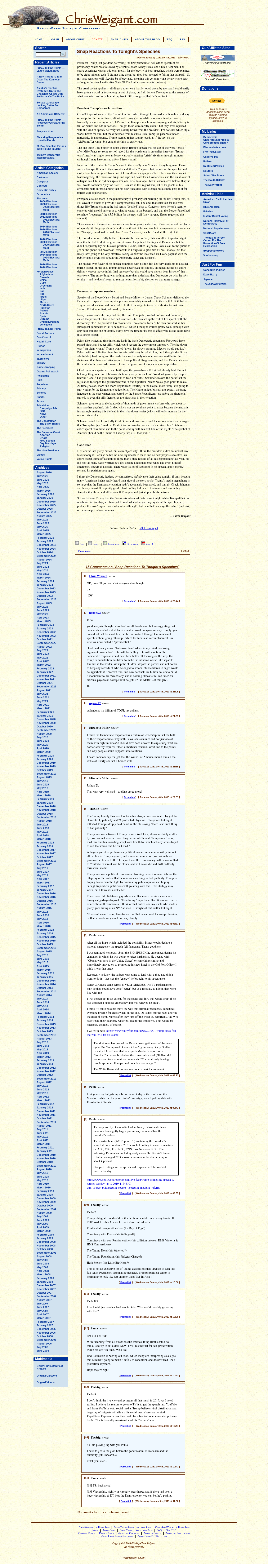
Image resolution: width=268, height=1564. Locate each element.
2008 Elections (48, 204)
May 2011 (42, 1136)
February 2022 (45, 668)
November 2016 (46, 897)
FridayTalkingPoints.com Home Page (132, 1527)
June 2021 (43, 697)
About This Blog (147, 39)
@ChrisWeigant (148, 528)
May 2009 (42, 1223)
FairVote (208, 211)
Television (43, 405)
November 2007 (46, 1289)
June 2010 (43, 1176)
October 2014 (45, 988)
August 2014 (44, 995)
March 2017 (44, 882)
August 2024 (44, 559)
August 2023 (44, 603)
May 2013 (42, 1049)
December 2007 (46, 1285)
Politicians (43, 375)
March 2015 (44, 969)
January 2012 (45, 1107)
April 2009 (43, 1227)
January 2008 (45, 1281)
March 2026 (44, 490)
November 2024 (46, 548)
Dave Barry (210, 274)
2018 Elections (48, 239)
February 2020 (45, 755)
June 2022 (43, 653)
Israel (43, 296)
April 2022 (43, 661)
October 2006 (45, 1336)
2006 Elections (48, 201)
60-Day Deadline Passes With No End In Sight (51, 147)
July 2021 (42, 693)
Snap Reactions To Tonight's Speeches (118, 51)
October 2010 (45, 1162)
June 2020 (43, 741)
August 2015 (44, 951)
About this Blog (144, 1530)
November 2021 (46, 679)
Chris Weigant (98, 576)
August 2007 (44, 1300)
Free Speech (47, 440)
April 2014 (43, 1009)
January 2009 (45, 1238)
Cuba (43, 282)
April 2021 (43, 704)
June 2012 (43, 1089)
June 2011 (43, 1133)
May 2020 (42, 744)
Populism (42, 384)
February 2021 (45, 712)
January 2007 (45, 1325)
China (43, 280)
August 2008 (44, 1256)
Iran (42, 291)
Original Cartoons (47, 1375)
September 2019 (46, 773)
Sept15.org (209, 233)
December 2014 (46, 980)
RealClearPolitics (213, 166)
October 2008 (45, 1249)
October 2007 (45, 1292)
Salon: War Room (213, 175)
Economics (43, 194)
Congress (42, 181)
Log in (54, 39)
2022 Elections (48, 252)
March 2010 (44, 1187)
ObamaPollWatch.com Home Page (172, 1527)
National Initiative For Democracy (215, 222)
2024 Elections (48, 254)
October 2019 (45, 770)
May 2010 (42, 1180)
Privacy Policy (106, 1533)
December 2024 (46, 545)
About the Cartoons (128, 1533)
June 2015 (43, 958)
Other (43, 416)
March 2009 (44, 1231)
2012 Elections (48, 216)
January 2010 (45, 1194)
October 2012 (45, 1074)
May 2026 (42, 483)
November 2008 (46, 1245)
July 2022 (42, 650)
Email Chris (119, 39)
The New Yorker (212, 184)
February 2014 (45, 1016)
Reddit (96, 544)
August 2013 (44, 1038)
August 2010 (44, 1169)
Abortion (45, 435)
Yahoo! (149, 544)
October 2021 (45, 683)
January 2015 (45, 977)
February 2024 (45, 581)
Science (41, 392)
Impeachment (45, 354)
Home (39, 39)
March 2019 (44, 795)
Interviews (43, 358)
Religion (44, 446)
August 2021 (44, 690)
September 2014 (46, 991)
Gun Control (44, 337)
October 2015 (45, 944)
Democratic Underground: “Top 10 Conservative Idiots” (216, 140)
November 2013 (46, 1027)
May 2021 (42, 701)
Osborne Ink (210, 156)
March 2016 (44, 926)
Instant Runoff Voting (215, 216)
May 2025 (42, 527)
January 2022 (45, 672)
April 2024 (43, 574)
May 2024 (42, 570)
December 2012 (46, 1067)
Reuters (208, 170)
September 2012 (46, 1078)
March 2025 (44, 534)
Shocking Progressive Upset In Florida (50, 139)
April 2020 (43, 748)
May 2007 (42, 1311)
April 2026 (43, 487)
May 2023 (42, 614)
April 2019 (43, 791)
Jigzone (208, 279)
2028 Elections (48, 267)
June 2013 (43, 1046)
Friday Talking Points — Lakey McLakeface (50, 69)
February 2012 (45, 1104)
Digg (82, 544)
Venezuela (46, 324)
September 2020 (46, 730)
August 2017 (44, 864)
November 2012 (46, 1071)
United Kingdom (49, 321)
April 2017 (43, 879)
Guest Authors (45, 333)
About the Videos (152, 1533)
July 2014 (42, 998)
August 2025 (44, 516)
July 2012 (42, 1085)
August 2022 (44, 646)
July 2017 (42, 868)
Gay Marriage (48, 443)
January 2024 (45, 585)
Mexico (44, 302)
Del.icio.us (132, 544)
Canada (44, 277)
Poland (44, 310)
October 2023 (45, 595)
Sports (41, 397)
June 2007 (43, 1307)
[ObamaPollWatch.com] (218, 77)
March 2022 (44, 664)
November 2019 (46, 766)
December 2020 (46, 719)
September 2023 (46, 599)
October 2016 (45, 900)
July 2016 (42, 911)
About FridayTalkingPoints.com (117, 1536)
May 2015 (42, 962)
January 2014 (45, 1020)
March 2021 (44, 708)
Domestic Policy (46, 190)
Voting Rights (44, 459)
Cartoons (42, 177)
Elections (42, 198)
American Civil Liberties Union (217, 201)
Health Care (44, 341)
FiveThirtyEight (212, 152)
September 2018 (46, 817)
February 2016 (45, 929)
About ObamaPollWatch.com (152, 1536)
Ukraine (44, 319)
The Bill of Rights (50, 423)
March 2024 (44, 577)
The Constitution (46, 421)
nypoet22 (95, 612)
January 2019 (45, 802)
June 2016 (43, 915)
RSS (182, 39)
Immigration (44, 350)
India (42, 288)
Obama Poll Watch (47, 371)
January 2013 (45, 1064)
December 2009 (46, 1198)
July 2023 (42, 606)
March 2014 (44, 1013)
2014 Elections (48, 226)
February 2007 (45, 1321)
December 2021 (46, 675)
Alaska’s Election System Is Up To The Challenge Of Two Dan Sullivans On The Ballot (50, 92)
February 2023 (45, 625)
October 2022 (45, 639)
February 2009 (45, 1234)
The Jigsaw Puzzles (215, 284)
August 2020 (44, 733)
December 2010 (46, 1154)
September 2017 (46, 860)
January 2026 (45, 497)
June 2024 (43, 566)
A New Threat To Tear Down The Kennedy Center (49, 79)
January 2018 (45, 846)
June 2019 (43, 784)
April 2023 (43, 617)
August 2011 (44, 1125)
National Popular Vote (216, 228)
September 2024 (46, 555)
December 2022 (46, 632)
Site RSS (171, 1530)
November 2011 (46, 1114)
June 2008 (43, 1263)
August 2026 (44, 472)
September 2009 (46, 1209)
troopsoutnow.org (213, 250)
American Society (47, 173)
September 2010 (46, 1165)
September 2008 (46, 1252)
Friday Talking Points (49, 328)
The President (45, 428)
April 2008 (43, 1271)
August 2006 (44, 1343)
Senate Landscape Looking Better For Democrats (48, 105)
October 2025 (45, 508)
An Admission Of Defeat (51, 114)
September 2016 (46, 904)
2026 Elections (48, 264)
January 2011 (45, 1151)
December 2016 (46, 893)
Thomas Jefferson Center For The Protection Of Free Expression (214, 242)
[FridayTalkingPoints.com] (218, 60)
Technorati (113, 544)
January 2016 (45, 933)
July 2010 (42, 1172)
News (43, 413)
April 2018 (43, 835)
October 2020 (45, 726)
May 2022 (42, 657)
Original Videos (46, 1382)
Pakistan (45, 307)
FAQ (170, 39)
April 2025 (43, 530)
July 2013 (42, 1042)
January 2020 (45, 759)
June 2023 (43, 610)
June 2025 (43, 523)
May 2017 (42, 875)
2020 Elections (48, 242)
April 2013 (43, 1053)
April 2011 (43, 1140)
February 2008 (45, 1278)
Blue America (211, 206)
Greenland (46, 285)
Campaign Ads (48, 408)
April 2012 (43, 1096)
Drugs (43, 438)
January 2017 (45, 890)
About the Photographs (178, 1533)
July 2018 (42, 824)
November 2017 (46, 853)
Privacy (41, 388)
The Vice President (48, 450)
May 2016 (42, 918)
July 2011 (42, 1129)
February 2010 (45, 1191)
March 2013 (44, 1056)
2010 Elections (48, 214)
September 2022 (46, 643)
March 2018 (44, 839)
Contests (42, 185)
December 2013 (46, 1024)
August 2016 (44, 908)
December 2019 (46, 762)
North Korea (47, 305)
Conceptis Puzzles (214, 270)
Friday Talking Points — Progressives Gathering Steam (51, 123)
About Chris (75, 39)
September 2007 (46, 1296)
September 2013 (46, 1035)
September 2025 (46, 512)
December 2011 (46, 1111)
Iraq (42, 293)
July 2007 (42, 1303)
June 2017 (43, 871)
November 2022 (46, 635)
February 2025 (45, 537)
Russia (44, 313)
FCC (42, 411)
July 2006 (42, 1347)
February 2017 (45, 886)
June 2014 (43, 1002)
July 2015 (42, 955)
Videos (41, 454)
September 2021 (46, 686)
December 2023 (46, 588)
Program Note (45, 131)
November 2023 (46, 592)
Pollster (208, 161)
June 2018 (43, 828)
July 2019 (42, 781)
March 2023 (44, 621)
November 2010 (46, 1158)
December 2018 (46, 806)
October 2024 (45, 552)
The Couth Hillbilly (214, 180)
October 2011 (45, 1118)
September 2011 (46, 1122)
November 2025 (46, 505)
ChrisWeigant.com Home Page (94, 1527)
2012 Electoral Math (51, 221)
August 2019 (44, 777)
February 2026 (45, 494)
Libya (43, 299)
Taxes (40, 401)
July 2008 (42, 1260)
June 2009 (43, 1220)
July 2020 (42, 737)
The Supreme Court (48, 432)
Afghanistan (47, 274)
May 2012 (42, 1093)
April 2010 (43, 1183)
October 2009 (45, 1205)
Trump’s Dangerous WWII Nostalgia (48, 156)
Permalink (84, 551)
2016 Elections (48, 229)
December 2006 (46, 1329)
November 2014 (46, 984)
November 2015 (46, 940)
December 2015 (46, 937)
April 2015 (43, 966)
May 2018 (42, 831)
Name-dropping (46, 367)
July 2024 (42, 563)
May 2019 (42, 788)
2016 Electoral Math (51, 233)
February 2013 (45, 1060)
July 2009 (42, 1216)
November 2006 (46, 1332)
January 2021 (45, 715)
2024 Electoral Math (51, 259)
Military (41, 363)
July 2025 (42, 519)
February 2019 (45, 799)
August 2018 (44, 820)
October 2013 (45, 1031)
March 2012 (44, 1100)
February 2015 (45, 973)
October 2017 (45, 857)
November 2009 (46, 1202)
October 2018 (45, 813)
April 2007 (43, 1314)
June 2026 (43, 479)
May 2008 (42, 1267)
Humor (41, 346)
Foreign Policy (45, 271)
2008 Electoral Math (51, 208)
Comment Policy (86, 1533)
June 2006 (43, 1350)
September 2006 (46, 1339)
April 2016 (43, 922)
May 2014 (42, 1006)
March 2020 (44, 751)
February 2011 (45, 1147)
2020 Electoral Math (51, 246)
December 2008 (46, 1241)
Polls (40, 379)
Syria (43, 316)
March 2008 (44, 1274)
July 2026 (42, 476)
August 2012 (44, 1082)
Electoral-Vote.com (214, 147)
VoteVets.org (210, 255)
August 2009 (44, 1212)
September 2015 (46, 948)
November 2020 (46, 723)
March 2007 (44, 1318)
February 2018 (45, 842)
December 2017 (46, 850)
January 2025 (45, 541)
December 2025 (46, 501)
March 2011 (43, 1144)
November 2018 (46, 809)
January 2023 (45, 628)
